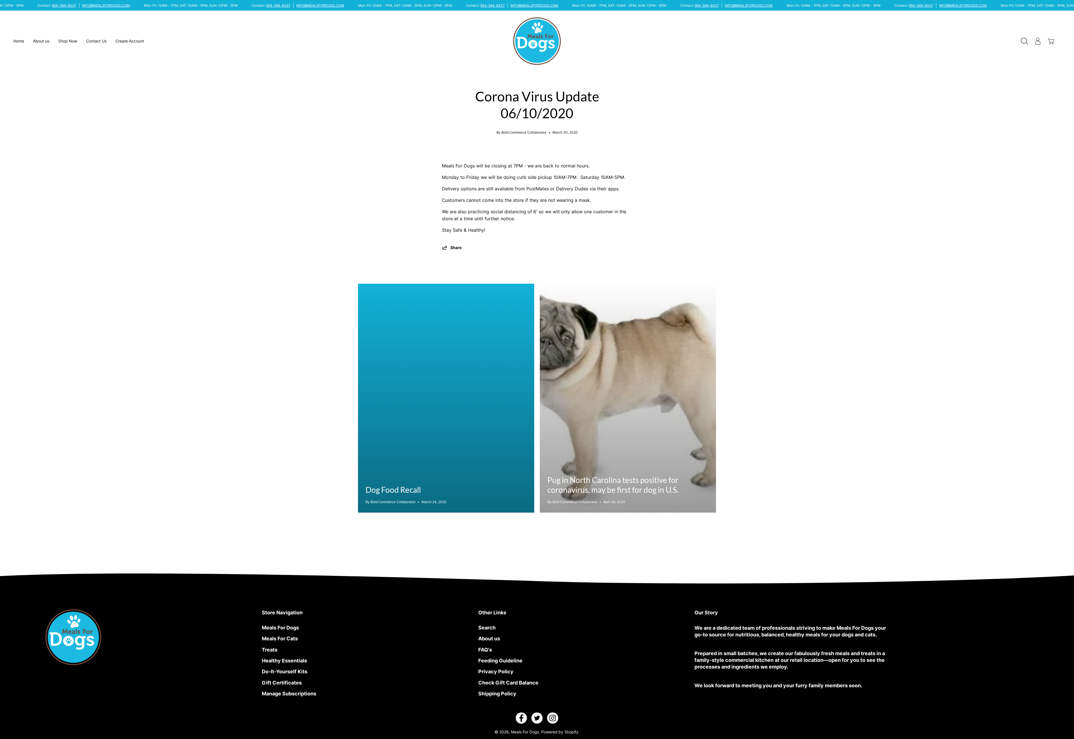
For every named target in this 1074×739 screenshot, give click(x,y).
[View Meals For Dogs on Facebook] (521, 718)
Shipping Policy (497, 693)
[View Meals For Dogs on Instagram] (552, 718)
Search (487, 627)
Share (455, 247)
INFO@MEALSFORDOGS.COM (106, 5)
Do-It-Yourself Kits (284, 671)
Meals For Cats (280, 638)
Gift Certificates (282, 682)
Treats (269, 649)
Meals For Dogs (280, 627)
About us (489, 638)
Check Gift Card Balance (508, 682)
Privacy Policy (496, 671)
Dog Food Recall (393, 489)
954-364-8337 (64, 5)
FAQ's (485, 649)
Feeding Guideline (500, 660)
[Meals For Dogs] (537, 41)
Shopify (571, 732)
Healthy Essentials (284, 660)
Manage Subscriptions (289, 693)
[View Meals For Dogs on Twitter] (537, 718)
